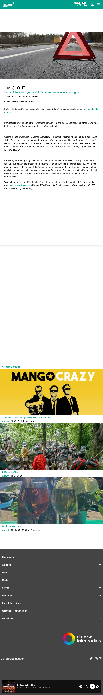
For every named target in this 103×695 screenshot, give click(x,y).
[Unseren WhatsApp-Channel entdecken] (91, 658)
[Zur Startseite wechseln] (8, 5)
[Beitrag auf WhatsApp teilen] (13, 88)
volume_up (81, 686)
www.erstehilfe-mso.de (21, 185)
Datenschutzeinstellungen (13, 658)
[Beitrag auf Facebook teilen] (18, 88)
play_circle (92, 686)
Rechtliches (7, 618)
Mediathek (7, 595)
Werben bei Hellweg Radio (14, 610)
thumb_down (87, 686)
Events (5, 572)
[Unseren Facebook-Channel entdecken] (96, 658)
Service (5, 587)
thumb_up (97, 686)
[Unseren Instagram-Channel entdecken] (100, 658)
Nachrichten (8, 557)
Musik (5, 580)
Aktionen (6, 565)
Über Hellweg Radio (11, 603)
